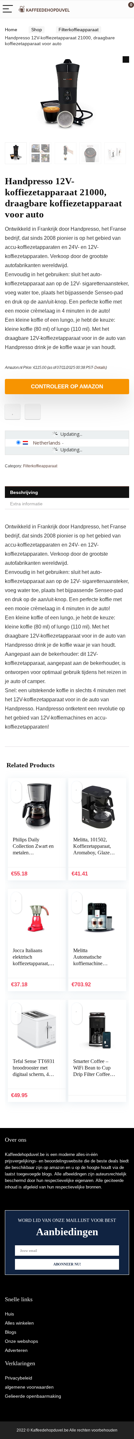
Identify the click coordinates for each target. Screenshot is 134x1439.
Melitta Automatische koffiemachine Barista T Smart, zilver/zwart (90, 963)
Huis (9, 1313)
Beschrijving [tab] (24, 492)
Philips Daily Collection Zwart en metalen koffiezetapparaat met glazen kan (33, 852)
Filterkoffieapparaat (79, 29)
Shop (36, 29)
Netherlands (46, 442)
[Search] (100, 9)
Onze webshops (21, 1341)
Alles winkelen (19, 1323)
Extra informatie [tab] (26, 503)
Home (11, 29)
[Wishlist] (114, 9)
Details (100, 367)
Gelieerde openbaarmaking (33, 1396)
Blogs (10, 1332)
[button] (126, 59)
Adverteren (16, 1350)
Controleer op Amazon (67, 386)
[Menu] (8, 9)
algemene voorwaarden (29, 1387)
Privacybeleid (18, 1378)
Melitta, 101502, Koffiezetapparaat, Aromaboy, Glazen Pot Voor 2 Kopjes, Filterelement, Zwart (94, 852)
